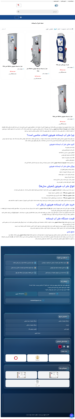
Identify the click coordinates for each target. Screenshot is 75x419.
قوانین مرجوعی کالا (32, 329)
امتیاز (59, 29)
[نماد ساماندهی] (37, 358)
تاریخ (55, 29)
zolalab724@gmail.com (35, 300)
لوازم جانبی (66, 329)
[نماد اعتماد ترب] (15, 358)
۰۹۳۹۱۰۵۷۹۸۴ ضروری (19, 294)
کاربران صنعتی (56, 1)
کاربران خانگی (63, 1)
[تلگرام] (68, 346)
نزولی (47, 29)
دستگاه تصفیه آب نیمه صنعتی (30, 321)
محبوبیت (63, 29)
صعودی (51, 29)
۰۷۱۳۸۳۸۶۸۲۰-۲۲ (52, 294)
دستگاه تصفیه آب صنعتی (64, 321)
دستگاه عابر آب (70, 1)
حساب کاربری (37, 333)
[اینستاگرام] (64, 346)
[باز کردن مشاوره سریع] (72, 416)
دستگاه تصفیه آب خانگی (31, 325)
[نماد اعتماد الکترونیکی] (59, 358)
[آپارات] (60, 346)
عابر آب (48, 208)
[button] (20, 17)
